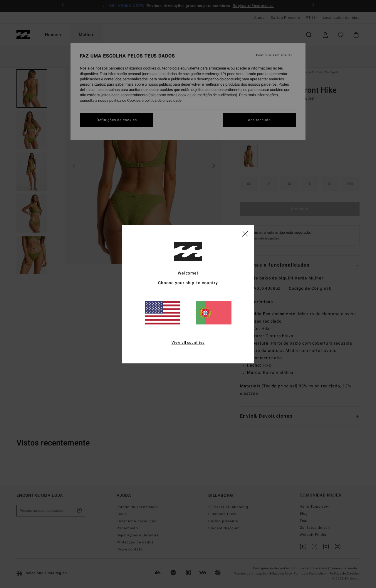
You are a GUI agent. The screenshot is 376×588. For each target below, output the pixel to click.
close (245, 233)
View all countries (188, 342)
